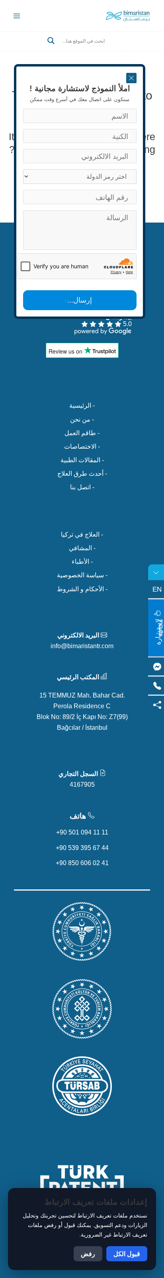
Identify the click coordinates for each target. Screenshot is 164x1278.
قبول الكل (126, 1253)
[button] (82, 50)
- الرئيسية (82, 405)
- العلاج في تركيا (82, 534)
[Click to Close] (131, 78)
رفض (88, 1253)
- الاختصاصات (82, 446)
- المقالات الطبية (82, 459)
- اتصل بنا (82, 486)
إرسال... (79, 300)
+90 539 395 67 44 (82, 848)
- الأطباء (82, 561)
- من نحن (82, 419)
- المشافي (82, 547)
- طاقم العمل (82, 432)
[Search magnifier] (51, 40)
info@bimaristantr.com (82, 645)
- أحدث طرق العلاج (82, 473)
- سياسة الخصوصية (82, 574)
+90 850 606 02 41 (82, 863)
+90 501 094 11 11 (82, 832)
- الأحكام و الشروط (82, 588)
